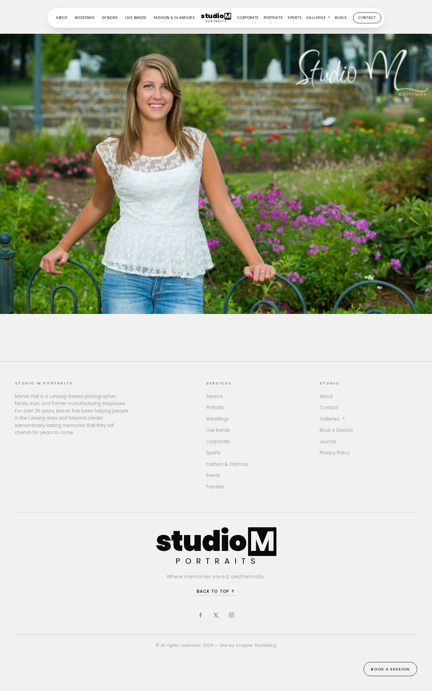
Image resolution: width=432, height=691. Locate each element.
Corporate (218, 441)
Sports (213, 453)
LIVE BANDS (135, 17)
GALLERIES (318, 17)
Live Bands (218, 430)
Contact (329, 407)
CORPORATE (248, 17)
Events (213, 475)
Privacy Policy (335, 453)
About (326, 396)
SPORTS (294, 17)
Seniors (214, 396)
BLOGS (341, 17)
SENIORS (110, 17)
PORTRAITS (273, 17)
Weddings (217, 419)
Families (215, 487)
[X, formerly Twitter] (216, 615)
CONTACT (367, 17)
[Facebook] (200, 615)
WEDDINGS (84, 17)
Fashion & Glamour (227, 464)
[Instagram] (231, 615)
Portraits (215, 407)
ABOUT (62, 17)
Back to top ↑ (216, 591)
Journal (328, 441)
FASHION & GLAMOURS (174, 17)
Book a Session (336, 430)
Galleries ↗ (332, 419)
